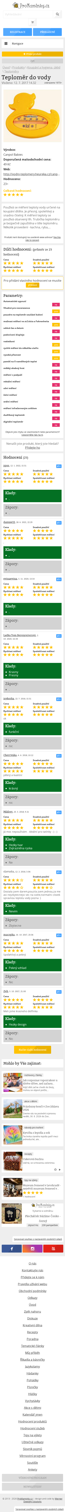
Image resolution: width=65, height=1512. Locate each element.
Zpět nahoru (32, 1312)
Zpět (32, 60)
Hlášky (32, 1394)
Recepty (32, 1332)
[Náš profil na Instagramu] (33, 1249)
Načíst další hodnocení (32, 1049)
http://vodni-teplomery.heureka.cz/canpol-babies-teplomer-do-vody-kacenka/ (32, 174)
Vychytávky (32, 1401)
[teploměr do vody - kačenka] (32, 116)
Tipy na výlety (32, 1435)
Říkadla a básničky (32, 1360)
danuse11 (9, 522)
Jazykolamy (32, 1366)
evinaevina (10, 578)
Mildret (8, 811)
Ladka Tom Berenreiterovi (19, 635)
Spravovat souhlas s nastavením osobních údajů (40, 1509)
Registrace (17, 32)
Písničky (32, 1387)
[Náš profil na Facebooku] (12, 1249)
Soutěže (32, 1463)
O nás (32, 1263)
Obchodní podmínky (32, 1291)
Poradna (32, 1339)
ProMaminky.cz (25, 1498)
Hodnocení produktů (32, 1421)
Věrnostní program (33, 1456)
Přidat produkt (34, 53)
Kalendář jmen (32, 1415)
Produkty (18, 67)
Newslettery (32, 1486)
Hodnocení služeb (32, 1428)
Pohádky (32, 1380)
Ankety (32, 1470)
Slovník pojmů (32, 1449)
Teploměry (11, 71)
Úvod (6, 67)
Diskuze (32, 1318)
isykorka (8, 698)
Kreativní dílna (32, 1325)
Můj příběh (32, 1353)
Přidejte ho (32, 448)
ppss (6, 465)
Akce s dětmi (32, 1408)
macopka (9, 934)
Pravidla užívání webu (32, 1284)
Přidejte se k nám (32, 1277)
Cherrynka (10, 755)
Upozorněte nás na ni (32, 434)
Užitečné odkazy (33, 1442)
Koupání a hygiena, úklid (43, 67)
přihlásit (32, 285)
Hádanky (32, 1373)
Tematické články (32, 1346)
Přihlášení (47, 32)
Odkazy (32, 1298)
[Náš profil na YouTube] (53, 1249)
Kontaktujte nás (32, 1270)
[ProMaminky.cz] (32, 5)
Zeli (5, 991)
